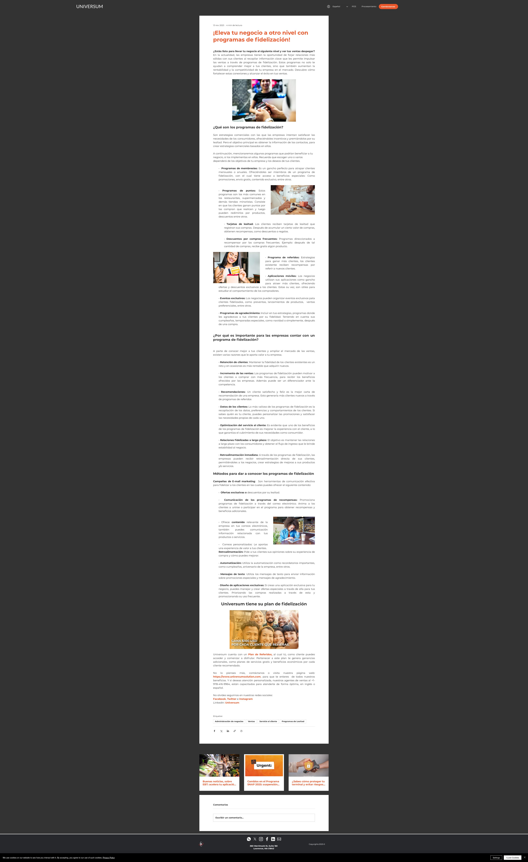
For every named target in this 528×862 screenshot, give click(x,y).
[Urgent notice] (264, 765)
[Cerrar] (524, 857)
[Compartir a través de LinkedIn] (228, 731)
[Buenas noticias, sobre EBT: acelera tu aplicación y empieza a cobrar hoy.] (219, 765)
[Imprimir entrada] (241, 731)
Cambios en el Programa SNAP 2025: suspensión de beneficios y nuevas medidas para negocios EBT (263, 783)
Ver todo (324, 749)
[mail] (279, 839)
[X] (255, 839)
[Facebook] (267, 839)
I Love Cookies (512, 857)
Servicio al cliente (268, 721)
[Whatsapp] (249, 839)
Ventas (251, 721)
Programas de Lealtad (293, 721)
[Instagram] (261, 839)
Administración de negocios (229, 721)
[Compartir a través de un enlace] (234, 731)
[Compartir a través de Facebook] (214, 731)
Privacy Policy (109, 857)
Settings (496, 857)
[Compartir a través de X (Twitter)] (221, 731)
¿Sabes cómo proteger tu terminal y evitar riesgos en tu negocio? (308, 783)
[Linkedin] (273, 839)
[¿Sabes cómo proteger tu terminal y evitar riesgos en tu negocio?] (309, 765)
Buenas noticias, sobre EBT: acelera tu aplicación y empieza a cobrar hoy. (219, 783)
